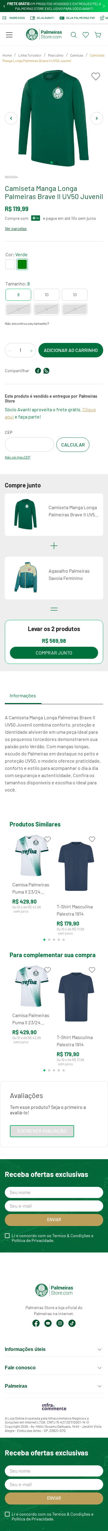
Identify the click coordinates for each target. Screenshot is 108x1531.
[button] (9, 34)
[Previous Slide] (4, 6)
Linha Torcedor (29, 55)
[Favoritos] (85, 35)
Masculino (56, 55)
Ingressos (17, 18)
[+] (31, 350)
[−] (9, 350)
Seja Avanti (45, 18)
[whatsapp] (46, 370)
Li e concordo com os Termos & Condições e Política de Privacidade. (52, 1238)
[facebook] (38, 370)
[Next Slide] (104, 6)
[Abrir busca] (74, 35)
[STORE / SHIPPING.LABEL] (72, 444)
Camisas (76, 55)
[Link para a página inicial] (7, 55)
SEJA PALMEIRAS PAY (80, 18)
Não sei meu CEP (17, 457)
